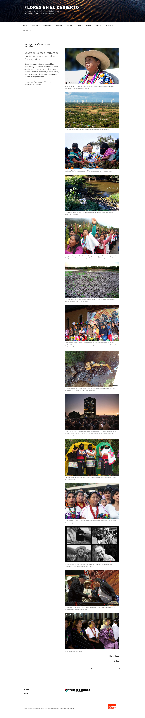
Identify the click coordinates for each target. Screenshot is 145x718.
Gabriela (35, 25)
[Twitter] (27, 693)
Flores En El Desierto (52, 7)
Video (116, 661)
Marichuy (26, 30)
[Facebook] (25, 693)
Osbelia (59, 25)
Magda (108, 25)
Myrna (88, 25)
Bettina (69, 25)
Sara (79, 25)
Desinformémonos (48, 13)
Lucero (98, 25)
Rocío (25, 25)
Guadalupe (47, 25)
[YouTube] (29, 693)
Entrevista (114, 656)
